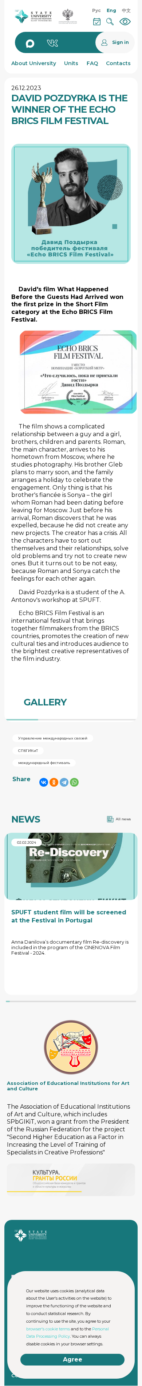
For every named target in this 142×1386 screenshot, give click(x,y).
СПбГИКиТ (28, 751)
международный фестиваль (44, 763)
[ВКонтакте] (43, 782)
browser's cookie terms (48, 1328)
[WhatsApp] (74, 782)
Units (71, 63)
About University (33, 63)
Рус (96, 10)
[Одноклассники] (54, 782)
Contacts (118, 63)
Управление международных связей (52, 738)
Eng (111, 10)
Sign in (120, 42)
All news (123, 819)
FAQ (92, 63)
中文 (126, 10)
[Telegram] (64, 782)
